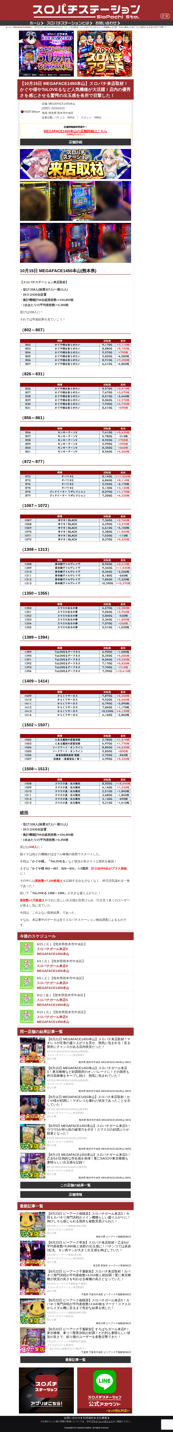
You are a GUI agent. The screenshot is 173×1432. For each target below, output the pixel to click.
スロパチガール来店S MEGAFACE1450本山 (53, 951)
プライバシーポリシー (102, 1421)
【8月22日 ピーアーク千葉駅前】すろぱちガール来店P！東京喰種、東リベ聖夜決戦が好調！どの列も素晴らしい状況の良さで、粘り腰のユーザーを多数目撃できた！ (88, 1333)
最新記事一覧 (75, 1359)
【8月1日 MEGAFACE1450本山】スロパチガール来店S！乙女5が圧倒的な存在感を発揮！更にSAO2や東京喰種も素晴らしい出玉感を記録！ (89, 1158)
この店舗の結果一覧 (75, 1185)
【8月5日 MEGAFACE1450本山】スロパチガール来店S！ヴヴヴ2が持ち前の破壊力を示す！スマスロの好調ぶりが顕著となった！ (89, 1129)
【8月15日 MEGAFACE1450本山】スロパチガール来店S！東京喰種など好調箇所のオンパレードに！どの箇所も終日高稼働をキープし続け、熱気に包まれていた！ (88, 1072)
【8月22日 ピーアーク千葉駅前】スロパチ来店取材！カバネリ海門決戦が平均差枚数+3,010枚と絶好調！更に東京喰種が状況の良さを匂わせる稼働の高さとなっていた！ (89, 1275)
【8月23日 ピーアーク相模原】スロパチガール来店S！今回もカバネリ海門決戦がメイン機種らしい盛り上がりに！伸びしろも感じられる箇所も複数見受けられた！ (88, 1217)
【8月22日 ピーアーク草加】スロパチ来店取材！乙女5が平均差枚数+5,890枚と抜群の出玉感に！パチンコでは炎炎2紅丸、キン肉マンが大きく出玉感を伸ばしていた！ (89, 1246)
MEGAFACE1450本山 (22, 27)
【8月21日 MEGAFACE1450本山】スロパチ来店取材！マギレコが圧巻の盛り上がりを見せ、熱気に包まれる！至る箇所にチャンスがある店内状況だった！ (88, 1043)
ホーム (8, 27)
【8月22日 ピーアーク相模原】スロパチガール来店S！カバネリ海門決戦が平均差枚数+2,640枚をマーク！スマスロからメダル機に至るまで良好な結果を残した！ (89, 1304)
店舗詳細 (75, 142)
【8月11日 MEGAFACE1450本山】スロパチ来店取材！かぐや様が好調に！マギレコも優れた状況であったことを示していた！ (88, 1100)
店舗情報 (75, 1194)
